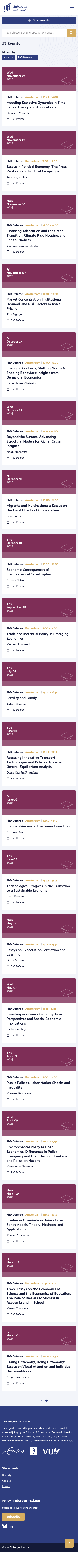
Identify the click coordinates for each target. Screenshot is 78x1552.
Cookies (6, 1481)
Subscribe (13, 1517)
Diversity (6, 1475)
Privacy (6, 1486)
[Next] (46, 1400)
